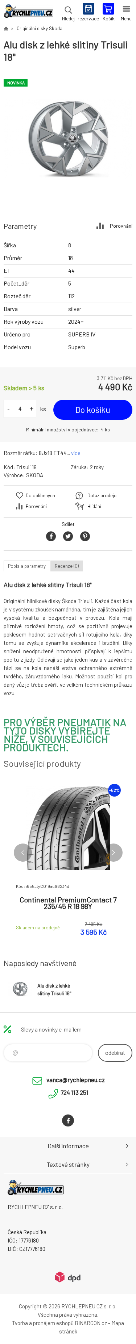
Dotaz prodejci (102, 495)
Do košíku (92, 409)
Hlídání (94, 506)
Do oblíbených (40, 495)
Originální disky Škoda (39, 28)
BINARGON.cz (91, 1323)
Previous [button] (23, 853)
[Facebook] (68, 1120)
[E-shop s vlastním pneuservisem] (6, 28)
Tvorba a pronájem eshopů (43, 1323)
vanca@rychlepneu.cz (75, 1079)
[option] (68, 138)
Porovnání (121, 226)
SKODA (34, 475)
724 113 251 (74, 1092)
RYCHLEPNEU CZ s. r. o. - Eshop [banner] (28, 12)
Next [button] (113, 853)
